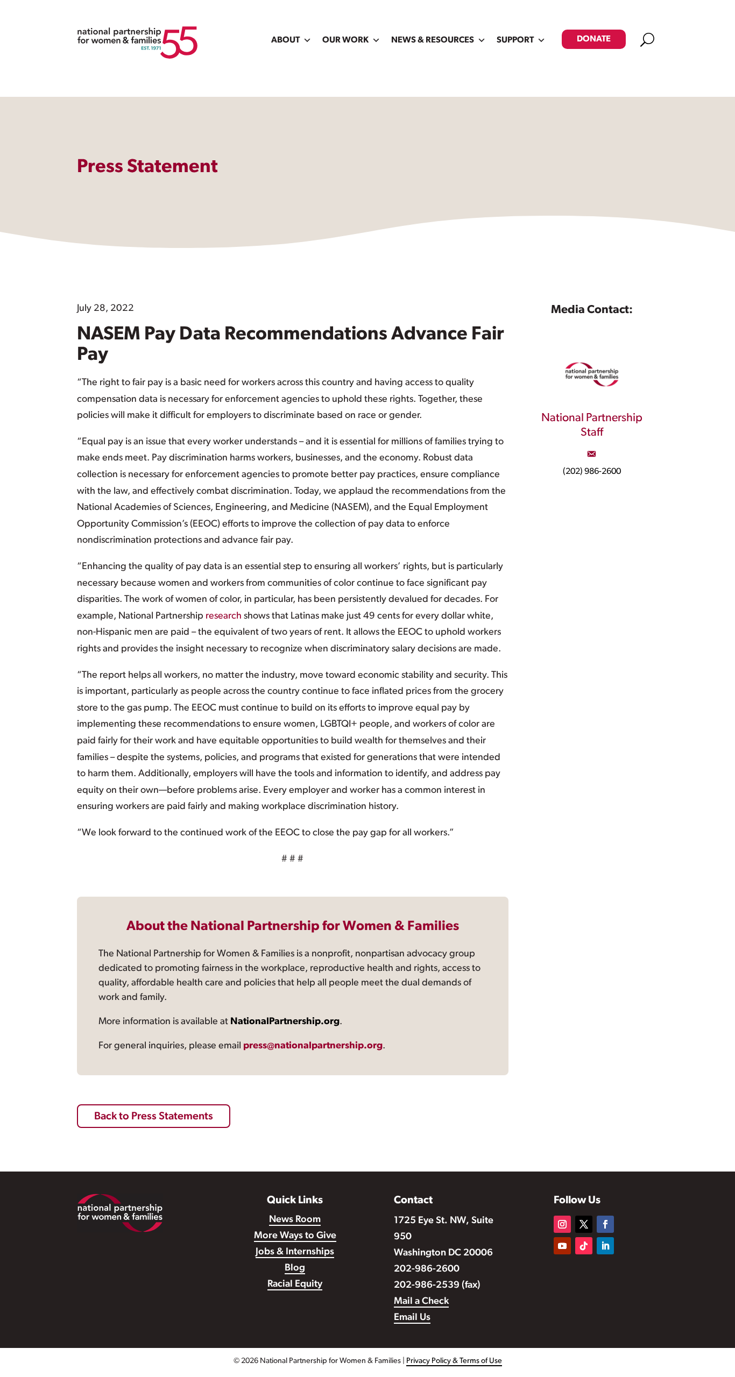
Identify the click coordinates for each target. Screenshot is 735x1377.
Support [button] (515, 40)
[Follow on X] (583, 1224)
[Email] (591, 454)
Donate (594, 39)
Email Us (412, 1318)
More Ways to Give (295, 1236)
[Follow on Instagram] (562, 1224)
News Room (295, 1220)
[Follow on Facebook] (605, 1224)
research (224, 616)
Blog (295, 1268)
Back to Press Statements (153, 1116)
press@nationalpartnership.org (313, 1046)
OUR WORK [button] (345, 40)
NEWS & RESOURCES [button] (432, 40)
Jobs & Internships (295, 1252)
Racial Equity (294, 1284)
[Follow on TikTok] (583, 1245)
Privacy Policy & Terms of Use (454, 1361)
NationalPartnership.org (285, 1022)
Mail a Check (421, 1302)
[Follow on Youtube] (562, 1245)
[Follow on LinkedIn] (605, 1245)
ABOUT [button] (285, 40)
